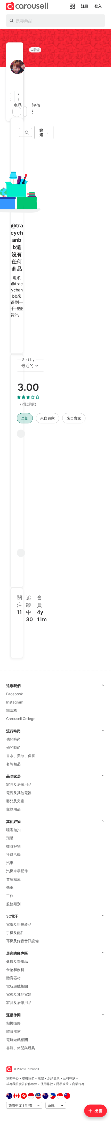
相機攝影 (13, 1023)
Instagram (14, 702)
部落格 (11, 710)
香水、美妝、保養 (20, 755)
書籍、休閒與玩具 (20, 1048)
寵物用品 (13, 809)
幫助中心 (12, 1078)
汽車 (9, 862)
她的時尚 (13, 747)
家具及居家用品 (18, 784)
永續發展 (53, 1078)
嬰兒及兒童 (15, 801)
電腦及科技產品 (18, 924)
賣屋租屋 (13, 879)
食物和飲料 (15, 969)
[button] (12, 96)
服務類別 (13, 904)
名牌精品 (13, 764)
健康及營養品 (17, 961)
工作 (9, 895)
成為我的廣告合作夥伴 (21, 1084)
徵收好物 (13, 846)
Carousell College (20, 718)
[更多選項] (32, 111)
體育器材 (13, 978)
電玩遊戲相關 (17, 986)
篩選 (41, 132)
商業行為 (78, 1084)
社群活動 (13, 854)
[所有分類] (72, 6)
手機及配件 (15, 932)
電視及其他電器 (18, 792)
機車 (9, 887)
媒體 (41, 1078)
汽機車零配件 (17, 871)
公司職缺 (69, 1078)
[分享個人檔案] (25, 111)
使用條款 (47, 1084)
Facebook (14, 694)
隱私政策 (62, 1084)
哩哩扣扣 (13, 830)
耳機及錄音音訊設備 (22, 941)
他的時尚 (13, 739)
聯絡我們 (28, 1078)
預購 (9, 838)
